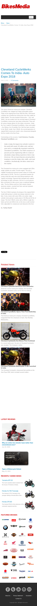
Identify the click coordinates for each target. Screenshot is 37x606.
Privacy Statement (18, 595)
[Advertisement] (18, 46)
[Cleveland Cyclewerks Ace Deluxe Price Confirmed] (15, 331)
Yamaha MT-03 (7, 480)
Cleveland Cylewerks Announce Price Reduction (17, 286)
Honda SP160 (7, 502)
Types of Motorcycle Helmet (11, 469)
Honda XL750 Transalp (10, 491)
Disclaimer (29, 595)
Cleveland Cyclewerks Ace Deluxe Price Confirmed (18, 341)
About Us (7, 595)
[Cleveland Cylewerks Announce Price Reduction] (15, 276)
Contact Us (19, 598)
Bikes (2, 23)
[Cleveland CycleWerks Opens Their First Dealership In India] (15, 302)
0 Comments (15, 80)
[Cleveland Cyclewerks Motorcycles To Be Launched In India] (15, 356)
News (8, 23)
